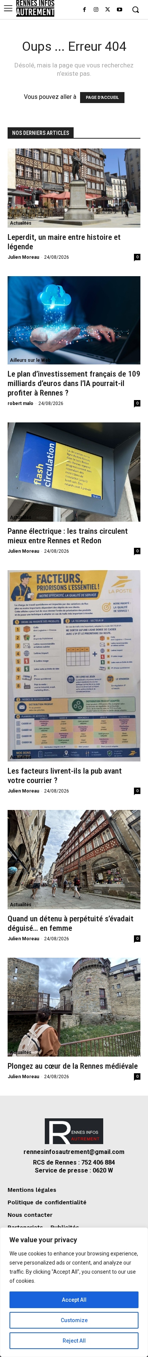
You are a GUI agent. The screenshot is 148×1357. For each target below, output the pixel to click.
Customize (74, 1320)
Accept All (74, 1300)
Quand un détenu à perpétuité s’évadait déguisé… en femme (71, 923)
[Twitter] (107, 10)
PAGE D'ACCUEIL (102, 97)
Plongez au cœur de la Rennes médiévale (73, 1066)
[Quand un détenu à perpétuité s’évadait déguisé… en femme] (74, 859)
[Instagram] (96, 10)
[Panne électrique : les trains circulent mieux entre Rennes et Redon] (74, 472)
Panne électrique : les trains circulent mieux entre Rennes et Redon (68, 536)
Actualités (20, 223)
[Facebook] (84, 10)
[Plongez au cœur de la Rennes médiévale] (74, 1007)
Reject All (74, 1341)
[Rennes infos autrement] (35, 8)
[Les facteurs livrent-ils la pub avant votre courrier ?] (74, 665)
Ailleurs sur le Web (30, 360)
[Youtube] (119, 10)
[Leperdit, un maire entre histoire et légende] (74, 188)
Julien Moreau (23, 257)
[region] (74, 1292)
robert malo (20, 403)
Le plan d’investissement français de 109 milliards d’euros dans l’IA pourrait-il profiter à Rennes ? (74, 383)
